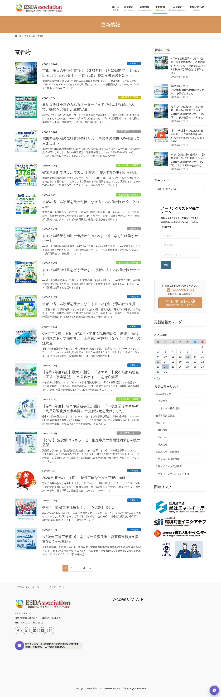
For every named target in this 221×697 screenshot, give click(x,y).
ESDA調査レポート (128, 131)
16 (158, 361)
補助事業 (133, 229)
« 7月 (157, 378)
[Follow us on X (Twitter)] (26, 630)
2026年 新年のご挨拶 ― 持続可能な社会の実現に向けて (85, 478)
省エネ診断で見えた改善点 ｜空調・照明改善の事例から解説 (89, 172)
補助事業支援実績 (129, 97)
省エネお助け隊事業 (128, 165)
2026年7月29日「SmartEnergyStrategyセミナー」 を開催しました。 (187, 90)
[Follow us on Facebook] (18, 630)
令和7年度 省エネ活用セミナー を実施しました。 (80, 507)
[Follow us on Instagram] (50, 630)
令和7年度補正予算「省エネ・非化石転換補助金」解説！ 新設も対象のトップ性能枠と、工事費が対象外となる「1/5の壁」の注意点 (91, 338)
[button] (214, 690)
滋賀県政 (162, 401)
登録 (166, 264)
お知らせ (133, 63)
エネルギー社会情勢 (169, 408)
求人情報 (162, 444)
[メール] (34, 630)
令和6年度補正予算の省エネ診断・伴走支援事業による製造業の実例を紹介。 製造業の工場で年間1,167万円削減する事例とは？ (188, 65)
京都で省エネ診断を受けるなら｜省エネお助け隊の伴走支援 (89, 304)
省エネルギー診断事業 (167, 451)
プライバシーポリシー (29, 587)
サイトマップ (53, 587)
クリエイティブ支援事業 (168, 466)
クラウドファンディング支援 (173, 473)
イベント (162, 437)
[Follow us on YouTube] (42, 630)
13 (187, 356)
